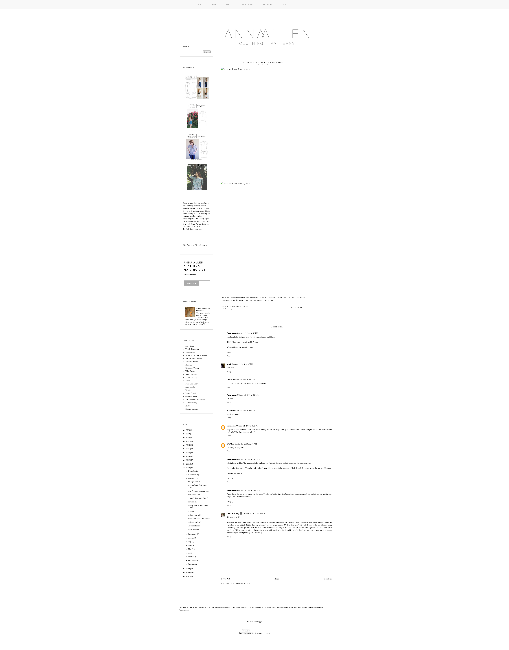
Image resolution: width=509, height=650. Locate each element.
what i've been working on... (198, 491)
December (192, 471)
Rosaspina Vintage (192, 368)
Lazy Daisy (189, 346)
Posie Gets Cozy (191, 384)
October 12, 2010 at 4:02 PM (244, 380)
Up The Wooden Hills (193, 359)
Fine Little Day (191, 377)
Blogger (259, 622)
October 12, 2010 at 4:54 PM (248, 395)
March (191, 557)
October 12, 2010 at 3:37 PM (243, 364)
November (192, 475)
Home (200, 4)
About (286, 4)
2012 (188, 460)
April (190, 553)
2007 (188, 576)
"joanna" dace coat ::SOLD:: (198, 498)
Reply (229, 356)
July (190, 542)
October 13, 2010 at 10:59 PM (248, 459)
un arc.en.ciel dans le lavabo (196, 355)
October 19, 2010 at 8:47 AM (254, 514)
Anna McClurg (233, 514)
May (190, 549)
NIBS (187, 406)
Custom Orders (246, 4)
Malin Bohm (190, 352)
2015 (188, 449)
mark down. (192, 502)
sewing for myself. (195, 482)
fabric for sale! (193, 529)
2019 (188, 434)
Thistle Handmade (192, 349)
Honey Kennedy (191, 374)
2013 (188, 456)
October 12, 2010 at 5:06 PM (244, 411)
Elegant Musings (191, 409)
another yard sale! (194, 515)
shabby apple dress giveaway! (203, 309)
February (192, 560)
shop (229, 309)
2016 (188, 445)
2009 (188, 569)
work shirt (235, 309)
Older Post (328, 579)
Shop (228, 4)
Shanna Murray (191, 403)
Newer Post (225, 579)
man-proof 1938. (194, 495)
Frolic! (188, 381)
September (192, 534)
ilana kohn (231, 426)
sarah (229, 364)
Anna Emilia (190, 387)
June (190, 545)
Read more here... (196, 229)
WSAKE (230, 444)
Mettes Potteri (190, 393)
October (191, 478)
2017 (188, 441)
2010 (188, 468)
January (191, 564)
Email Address (190, 275)
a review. (191, 511)
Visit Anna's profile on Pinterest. (195, 245)
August (191, 538)
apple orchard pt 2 (194, 522)
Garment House (191, 396)
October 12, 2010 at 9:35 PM (247, 426)
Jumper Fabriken (191, 362)
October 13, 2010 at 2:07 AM (246, 444)
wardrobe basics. (194, 526)
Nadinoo (188, 365)
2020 (188, 430)
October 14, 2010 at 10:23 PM (248, 490)
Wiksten (188, 390)
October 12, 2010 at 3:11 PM (248, 333)
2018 (188, 438)
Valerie (229, 411)
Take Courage (190, 371)
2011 (188, 464)
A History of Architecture (195, 400)
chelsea (229, 380)
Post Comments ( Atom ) (240, 583)
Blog (214, 4)
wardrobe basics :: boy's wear (199, 519)
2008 (188, 573)
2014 (188, 453)
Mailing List (268, 4)
